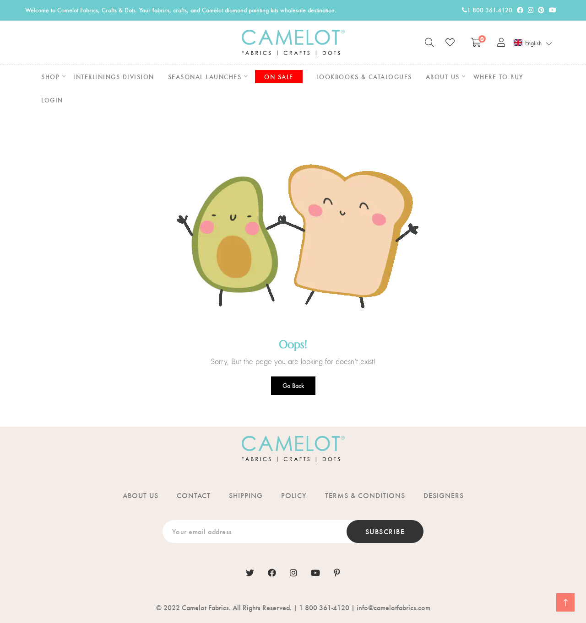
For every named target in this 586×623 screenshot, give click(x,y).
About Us (140, 495)
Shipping (246, 495)
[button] (533, 43)
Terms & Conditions (365, 495)
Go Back (293, 385)
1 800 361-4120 (489, 9)
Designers (443, 495)
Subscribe (385, 531)
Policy (294, 495)
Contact (194, 495)
